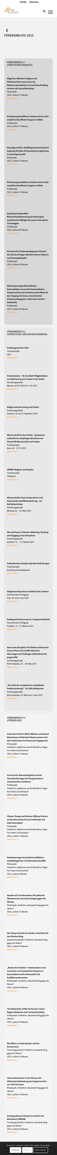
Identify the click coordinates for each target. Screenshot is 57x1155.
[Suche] (42, 12)
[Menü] (49, 12)
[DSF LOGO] (23, 12)
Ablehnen (27, 1150)
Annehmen (15, 1150)
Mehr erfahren (41, 1150)
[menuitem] (23, 4)
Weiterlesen (12, 98)
